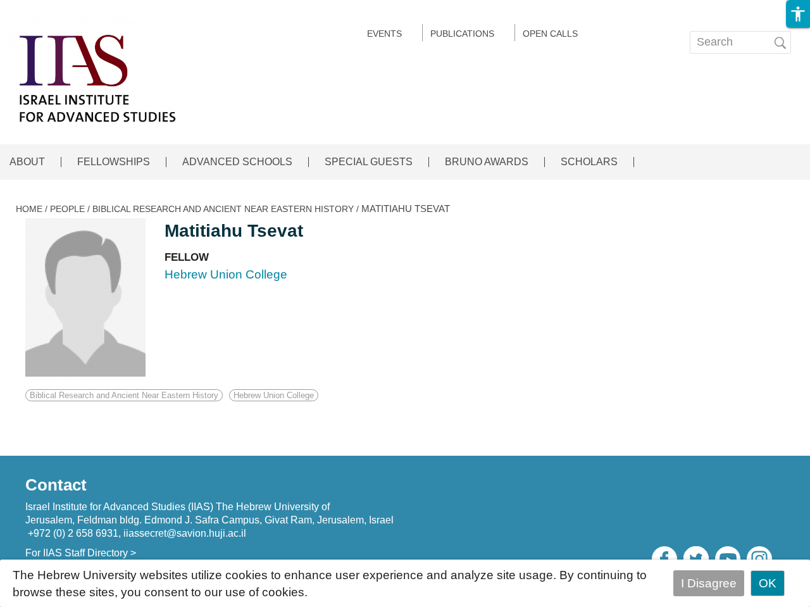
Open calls (550, 33)
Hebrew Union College (274, 395)
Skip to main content (55, 8)
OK (767, 583)
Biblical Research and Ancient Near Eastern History (124, 395)
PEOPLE (67, 209)
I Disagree (709, 583)
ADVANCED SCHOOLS (237, 162)
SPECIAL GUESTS (369, 162)
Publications (462, 33)
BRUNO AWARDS (486, 162)
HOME (29, 209)
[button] (798, 14)
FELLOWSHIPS (113, 162)
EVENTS (384, 33)
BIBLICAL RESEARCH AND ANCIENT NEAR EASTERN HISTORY (223, 209)
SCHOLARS (589, 162)
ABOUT (27, 162)
